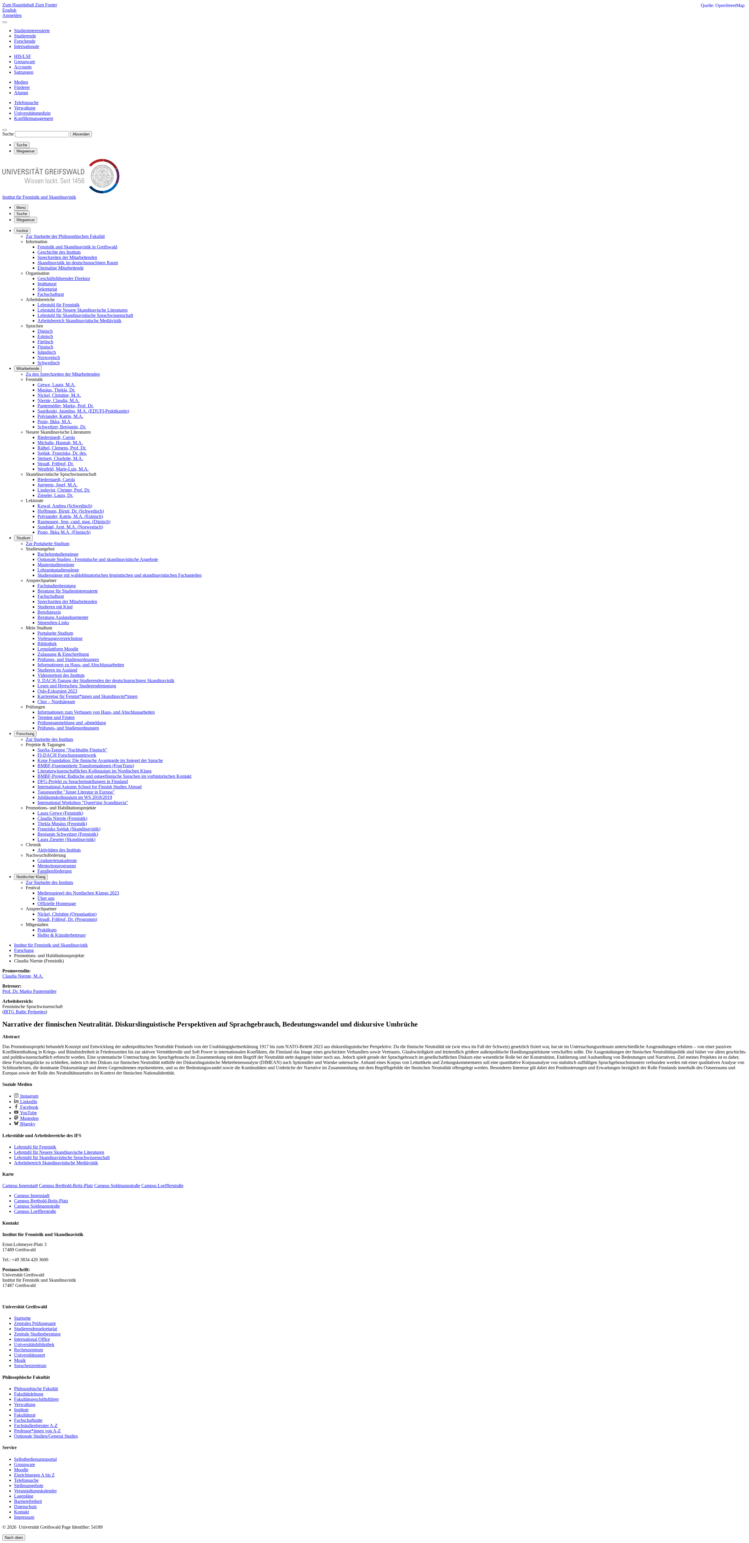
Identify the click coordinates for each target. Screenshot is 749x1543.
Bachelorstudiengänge (57, 554)
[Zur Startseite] (60, 191)
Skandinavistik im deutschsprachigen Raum (77, 262)
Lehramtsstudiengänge (58, 569)
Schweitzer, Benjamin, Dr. (61, 426)
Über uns (45, 898)
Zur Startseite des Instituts (49, 739)
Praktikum (46, 929)
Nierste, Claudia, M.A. (58, 400)
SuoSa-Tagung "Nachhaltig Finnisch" (72, 749)
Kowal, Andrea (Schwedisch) (64, 505)
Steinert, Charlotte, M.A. (60, 458)
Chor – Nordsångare (56, 701)
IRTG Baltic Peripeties (25, 1011)
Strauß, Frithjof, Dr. (55, 463)
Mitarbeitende (27, 368)
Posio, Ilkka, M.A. (54, 421)
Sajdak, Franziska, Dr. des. (62, 453)
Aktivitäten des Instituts (59, 849)
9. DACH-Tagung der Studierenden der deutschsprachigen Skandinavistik (105, 680)
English (9, 10)
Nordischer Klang (30, 877)
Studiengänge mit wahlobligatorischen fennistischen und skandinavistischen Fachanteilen (119, 575)
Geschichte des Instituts (59, 252)
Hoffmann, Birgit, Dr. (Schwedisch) (70, 511)
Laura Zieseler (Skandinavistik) (66, 839)
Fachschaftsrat (50, 294)
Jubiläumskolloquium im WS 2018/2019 (74, 797)
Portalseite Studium (55, 633)
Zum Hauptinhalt (18, 4)
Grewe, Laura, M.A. (56, 384)
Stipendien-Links (53, 622)
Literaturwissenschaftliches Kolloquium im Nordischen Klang (94, 770)
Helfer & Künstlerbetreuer (61, 935)
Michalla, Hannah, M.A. (60, 442)
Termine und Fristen (56, 717)
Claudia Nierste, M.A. (22, 976)
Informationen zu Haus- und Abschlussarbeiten (80, 664)
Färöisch (45, 341)
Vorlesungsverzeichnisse (60, 638)
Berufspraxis (49, 612)
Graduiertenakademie (57, 860)
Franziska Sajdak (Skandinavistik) (68, 828)
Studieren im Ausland (57, 669)
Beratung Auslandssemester (62, 617)
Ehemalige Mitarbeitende (60, 267)
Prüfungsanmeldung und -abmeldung (71, 722)
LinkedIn (28, 1101)
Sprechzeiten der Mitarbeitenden (67, 257)
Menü (21, 207)
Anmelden (12, 15)
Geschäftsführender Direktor (63, 278)
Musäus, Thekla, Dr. (56, 389)
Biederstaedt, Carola (56, 437)
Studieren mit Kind (55, 606)
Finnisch (45, 346)
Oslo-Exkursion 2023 (57, 691)
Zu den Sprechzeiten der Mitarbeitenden (63, 374)
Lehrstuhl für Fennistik (58, 304)
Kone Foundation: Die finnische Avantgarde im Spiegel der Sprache (100, 760)
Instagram (28, 1096)
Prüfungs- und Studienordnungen (68, 659)
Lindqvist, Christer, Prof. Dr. (63, 490)
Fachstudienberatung (56, 585)
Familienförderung (54, 871)
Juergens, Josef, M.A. (57, 484)
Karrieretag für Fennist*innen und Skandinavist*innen (87, 696)
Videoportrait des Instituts (61, 675)
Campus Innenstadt (31, 1195)
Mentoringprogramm (56, 865)
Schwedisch (48, 362)
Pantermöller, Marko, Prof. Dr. (65, 405)
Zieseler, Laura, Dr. (55, 495)
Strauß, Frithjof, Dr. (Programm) (67, 919)
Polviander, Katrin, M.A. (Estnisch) (70, 516)
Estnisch (45, 336)
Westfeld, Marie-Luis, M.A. (63, 468)
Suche (8, 133)
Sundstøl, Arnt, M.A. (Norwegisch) (70, 526)
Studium (23, 538)
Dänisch (45, 331)
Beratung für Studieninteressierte (67, 590)
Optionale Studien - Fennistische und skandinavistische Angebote (97, 559)
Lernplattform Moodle (57, 648)
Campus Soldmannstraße (37, 1206)
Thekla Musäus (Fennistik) (62, 823)
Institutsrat (46, 283)
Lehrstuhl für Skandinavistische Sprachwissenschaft (85, 315)
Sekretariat (47, 288)
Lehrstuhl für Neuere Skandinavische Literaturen (82, 310)
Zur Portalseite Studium (47, 543)
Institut (22, 231)
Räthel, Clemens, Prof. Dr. (61, 447)
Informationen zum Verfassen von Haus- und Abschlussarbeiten (96, 712)
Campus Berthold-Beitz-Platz (41, 1200)
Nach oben (14, 1537)
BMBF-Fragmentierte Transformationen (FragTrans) (85, 765)
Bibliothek (47, 643)
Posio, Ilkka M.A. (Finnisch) (63, 532)
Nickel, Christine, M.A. (59, 395)
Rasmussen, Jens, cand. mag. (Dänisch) (73, 521)
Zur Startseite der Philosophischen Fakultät (65, 236)
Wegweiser (25, 220)
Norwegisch (48, 357)
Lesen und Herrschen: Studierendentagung (76, 685)
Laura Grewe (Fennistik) (60, 813)
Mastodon (29, 1118)
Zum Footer (46, 4)
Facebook (28, 1107)
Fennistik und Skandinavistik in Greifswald (77, 246)
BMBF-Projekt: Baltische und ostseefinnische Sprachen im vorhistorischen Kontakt (114, 776)
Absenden (81, 134)
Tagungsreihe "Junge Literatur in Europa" (76, 791)
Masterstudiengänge (55, 564)
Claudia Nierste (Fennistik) (62, 818)
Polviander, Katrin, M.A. (60, 416)
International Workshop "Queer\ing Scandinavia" (82, 802)
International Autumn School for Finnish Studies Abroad (89, 786)
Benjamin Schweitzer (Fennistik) (67, 834)
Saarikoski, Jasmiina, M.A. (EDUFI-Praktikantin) (83, 411)
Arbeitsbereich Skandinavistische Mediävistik (79, 320)
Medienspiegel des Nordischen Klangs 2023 (78, 892)
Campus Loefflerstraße (35, 1211)
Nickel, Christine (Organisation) (67, 914)
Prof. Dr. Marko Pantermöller (29, 991)
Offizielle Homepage (56, 903)
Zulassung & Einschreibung (63, 654)
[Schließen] (4, 22)
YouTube (28, 1112)
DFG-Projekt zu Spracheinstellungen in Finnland (82, 781)
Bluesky (27, 1123)
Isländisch (46, 352)
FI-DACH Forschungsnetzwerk (66, 755)
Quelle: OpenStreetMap (723, 5)
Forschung (25, 734)
